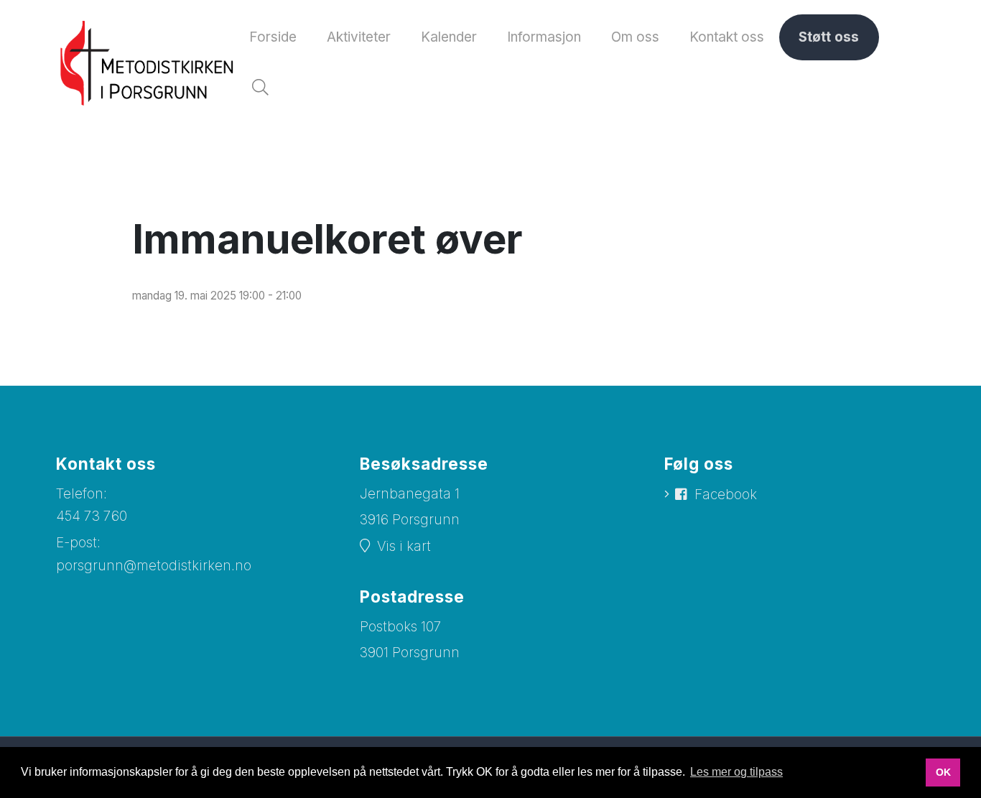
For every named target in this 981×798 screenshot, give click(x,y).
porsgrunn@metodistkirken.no (153, 565)
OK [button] (943, 772)
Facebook (725, 494)
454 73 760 (91, 516)
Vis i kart (404, 546)
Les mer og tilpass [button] (736, 772)
